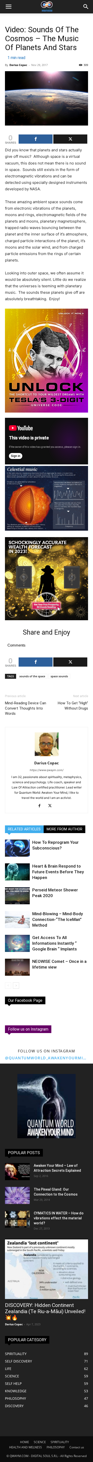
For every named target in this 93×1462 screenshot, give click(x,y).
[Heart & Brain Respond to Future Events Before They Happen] (17, 871)
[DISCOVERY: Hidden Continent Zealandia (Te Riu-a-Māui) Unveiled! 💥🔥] (46, 1269)
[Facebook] (41, 806)
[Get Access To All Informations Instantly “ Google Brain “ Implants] (17, 943)
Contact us (76, 1447)
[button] (86, 6)
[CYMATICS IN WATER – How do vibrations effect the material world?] (17, 1219)
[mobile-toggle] (8, 6)
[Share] (36, 139)
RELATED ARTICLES (24, 829)
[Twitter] (52, 806)
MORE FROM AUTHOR (64, 829)
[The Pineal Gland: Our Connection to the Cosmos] (17, 1195)
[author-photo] (47, 756)
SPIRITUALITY (60, 1442)
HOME (24, 1442)
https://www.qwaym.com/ (46, 770)
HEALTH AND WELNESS (25, 1447)
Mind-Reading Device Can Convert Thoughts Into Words (25, 708)
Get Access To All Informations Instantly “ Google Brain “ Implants (54, 943)
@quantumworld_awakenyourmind (46, 1057)
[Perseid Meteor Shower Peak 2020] (17, 895)
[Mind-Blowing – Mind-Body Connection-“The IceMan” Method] (17, 919)
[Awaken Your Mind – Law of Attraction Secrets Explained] (17, 1171)
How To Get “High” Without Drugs (73, 706)
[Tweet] (70, 139)
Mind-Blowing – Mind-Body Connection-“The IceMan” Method (57, 919)
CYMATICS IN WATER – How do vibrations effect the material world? (59, 1218)
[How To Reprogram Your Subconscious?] (17, 848)
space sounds (59, 676)
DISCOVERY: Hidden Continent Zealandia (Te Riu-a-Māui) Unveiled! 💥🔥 (45, 1311)
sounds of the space (32, 676)
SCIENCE (40, 1442)
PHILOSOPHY (56, 1447)
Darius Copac (18, 65)
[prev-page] (8, 985)
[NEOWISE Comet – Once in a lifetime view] (17, 967)
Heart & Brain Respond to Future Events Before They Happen (58, 872)
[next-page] (16, 985)
